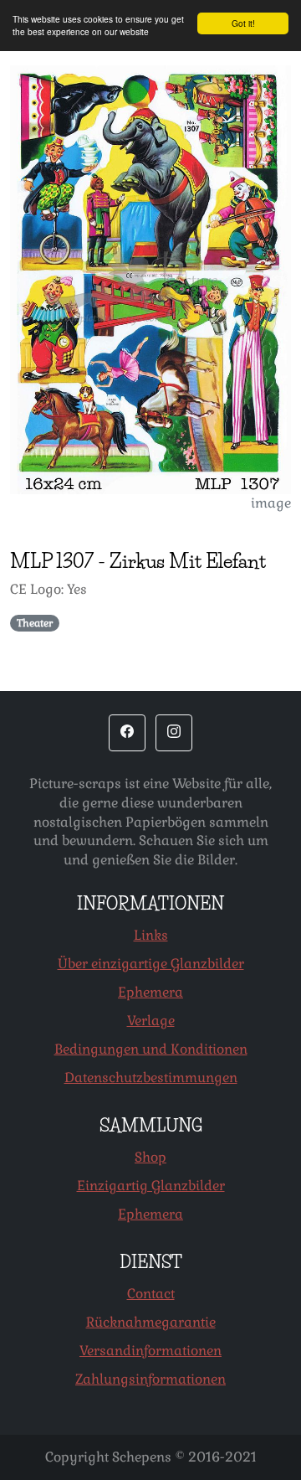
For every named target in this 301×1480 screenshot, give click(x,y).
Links (151, 935)
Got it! (243, 23)
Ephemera (150, 992)
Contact (151, 1293)
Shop (150, 1157)
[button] (127, 732)
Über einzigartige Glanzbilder (151, 963)
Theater (35, 623)
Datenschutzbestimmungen (150, 1077)
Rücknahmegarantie (151, 1322)
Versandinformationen (150, 1350)
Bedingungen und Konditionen (150, 1049)
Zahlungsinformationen (150, 1379)
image (271, 503)
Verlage (151, 1020)
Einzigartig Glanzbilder (151, 1185)
